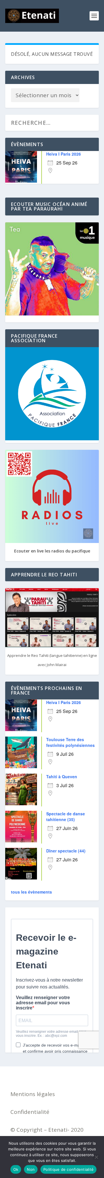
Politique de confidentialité (68, 1169)
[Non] (96, 1157)
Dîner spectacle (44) (66, 851)
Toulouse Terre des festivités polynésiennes (70, 742)
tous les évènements (31, 892)
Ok (15, 1169)
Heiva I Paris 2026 (63, 154)
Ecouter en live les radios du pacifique (52, 551)
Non (31, 1169)
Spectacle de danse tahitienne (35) (65, 816)
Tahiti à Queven (61, 776)
